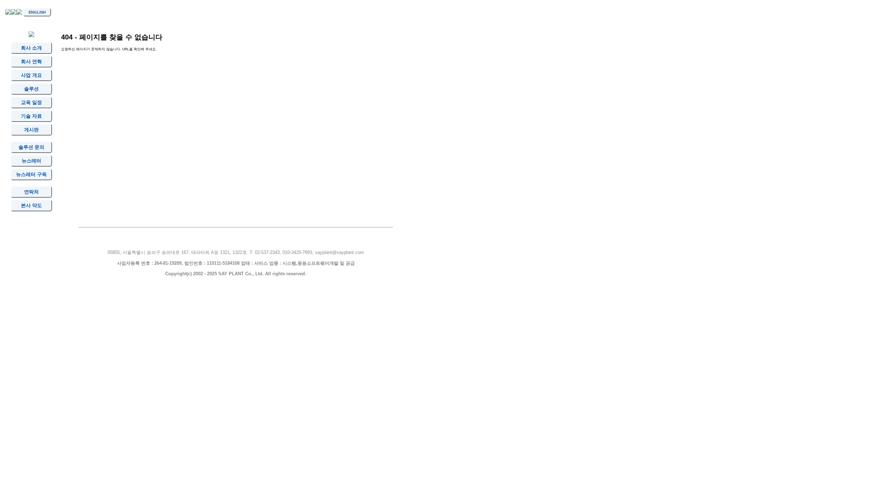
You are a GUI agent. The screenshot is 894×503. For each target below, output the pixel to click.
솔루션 (31, 89)
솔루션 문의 (31, 147)
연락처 (31, 192)
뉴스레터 (31, 160)
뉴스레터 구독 (31, 174)
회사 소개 (31, 48)
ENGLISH (37, 12)
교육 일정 (31, 102)
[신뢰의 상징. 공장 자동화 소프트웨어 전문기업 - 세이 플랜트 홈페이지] (8, 13)
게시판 (31, 129)
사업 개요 (31, 75)
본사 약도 (31, 205)
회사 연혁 (31, 61)
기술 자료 (31, 116)
